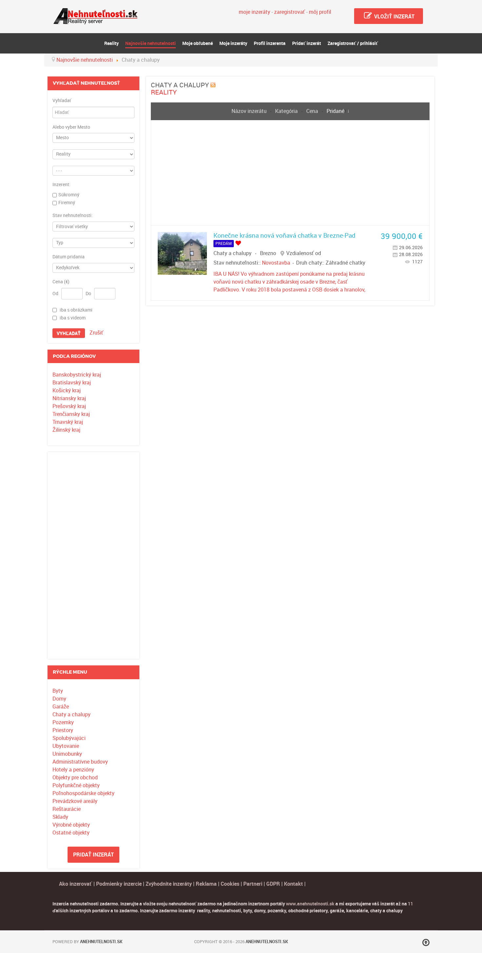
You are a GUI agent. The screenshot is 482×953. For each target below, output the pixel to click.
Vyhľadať (61, 100)
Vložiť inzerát (393, 16)
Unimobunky (67, 754)
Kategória (287, 111)
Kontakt (293, 884)
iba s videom (73, 318)
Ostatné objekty (71, 833)
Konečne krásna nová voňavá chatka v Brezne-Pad (284, 235)
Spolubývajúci (69, 738)
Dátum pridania (68, 257)
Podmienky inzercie (119, 884)
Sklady (60, 817)
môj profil (320, 12)
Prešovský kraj (69, 406)
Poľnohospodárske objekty (83, 793)
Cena (312, 111)
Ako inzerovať (76, 884)
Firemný (66, 203)
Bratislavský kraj (71, 382)
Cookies (231, 884)
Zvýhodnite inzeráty (169, 884)
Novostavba (276, 263)
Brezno (268, 253)
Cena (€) (61, 282)
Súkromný (68, 195)
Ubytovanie (65, 746)
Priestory (62, 730)
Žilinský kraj (66, 430)
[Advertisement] (93, 555)
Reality (164, 92)
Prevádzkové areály (74, 801)
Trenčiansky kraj (71, 414)
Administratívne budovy (80, 762)
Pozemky (63, 722)
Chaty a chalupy (71, 714)
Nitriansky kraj (69, 398)
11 (410, 903)
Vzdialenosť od (303, 253)
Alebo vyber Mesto (71, 127)
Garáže (60, 707)
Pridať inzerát (93, 855)
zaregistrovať (289, 12)
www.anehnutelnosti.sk (310, 903)
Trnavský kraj (67, 422)
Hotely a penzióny (73, 770)
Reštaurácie (66, 809)
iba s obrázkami (76, 310)
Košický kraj (66, 390)
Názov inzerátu (249, 111)
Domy (59, 699)
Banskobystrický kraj (76, 375)
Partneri (252, 884)
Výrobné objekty (71, 825)
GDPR (273, 884)
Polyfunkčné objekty (76, 785)
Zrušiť (96, 333)
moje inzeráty (254, 12)
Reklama (206, 884)
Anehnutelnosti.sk (101, 941)
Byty (57, 691)
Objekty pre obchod (75, 777)
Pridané (335, 111)
